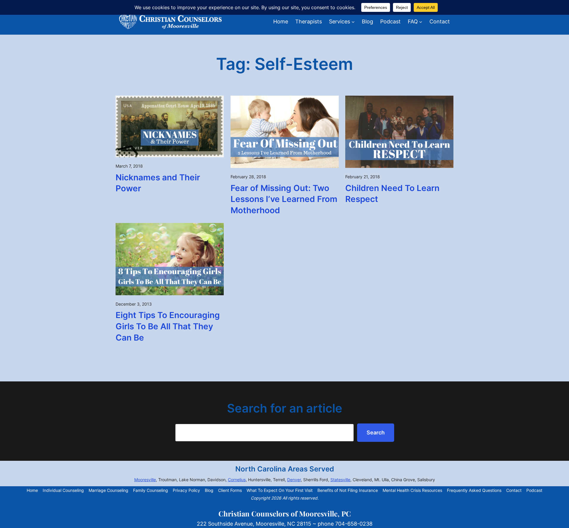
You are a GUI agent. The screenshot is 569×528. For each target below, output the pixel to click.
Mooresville (145, 479)
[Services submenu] (353, 21)
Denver (294, 479)
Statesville (340, 479)
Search (376, 432)
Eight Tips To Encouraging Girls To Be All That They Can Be (168, 326)
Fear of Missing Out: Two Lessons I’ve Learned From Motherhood (284, 199)
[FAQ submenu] (420, 21)
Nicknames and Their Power (158, 183)
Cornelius (237, 479)
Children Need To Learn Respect (392, 193)
